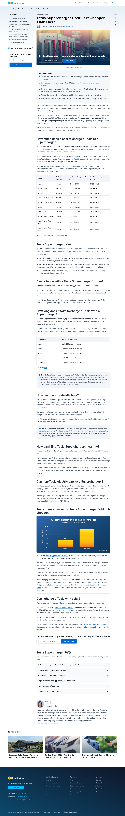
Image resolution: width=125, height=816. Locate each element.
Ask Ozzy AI (98, 786)
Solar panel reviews (76, 789)
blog (14, 9)
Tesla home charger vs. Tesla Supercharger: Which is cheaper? (19, 35)
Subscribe (16, 787)
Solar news (98, 780)
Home (9, 9)
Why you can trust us (52, 783)
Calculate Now (21, 65)
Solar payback (99, 792)
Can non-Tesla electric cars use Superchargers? (18, 30)
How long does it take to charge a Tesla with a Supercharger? (19, 17)
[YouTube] (25, 793)
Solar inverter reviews (76, 795)
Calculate (69, 61)
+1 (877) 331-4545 (24, 800)
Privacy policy (46, 812)
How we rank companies (53, 786)
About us (48, 780)
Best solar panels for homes (103, 795)
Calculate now (69, 641)
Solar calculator (99, 783)
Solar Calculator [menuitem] (80, 3)
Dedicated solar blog (52, 789)
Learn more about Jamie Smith (47, 724)
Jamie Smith (52, 26)
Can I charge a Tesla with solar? (18, 39)
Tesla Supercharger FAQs (16, 42)
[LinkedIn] (22, 793)
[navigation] (16, 3)
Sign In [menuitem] (106, 3)
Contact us (49, 792)
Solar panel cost (100, 789)
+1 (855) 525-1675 (21, 796)
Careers (48, 795)
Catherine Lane (68, 26)
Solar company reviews (77, 786)
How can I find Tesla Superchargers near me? (20, 25)
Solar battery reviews (76, 792)
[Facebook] (19, 793)
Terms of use (57, 812)
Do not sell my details (70, 812)
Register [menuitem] (114, 3)
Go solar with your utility (77, 783)
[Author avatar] (38, 26)
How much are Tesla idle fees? (19, 21)
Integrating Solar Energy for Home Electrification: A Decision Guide (23, 756)
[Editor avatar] (39, 26)
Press (72, 780)
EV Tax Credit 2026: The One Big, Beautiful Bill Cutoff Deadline (60, 756)
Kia (66, 496)
